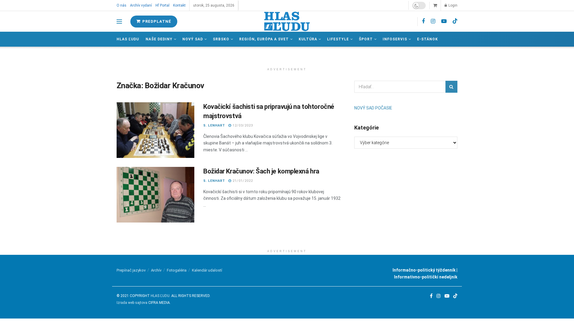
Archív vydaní (141, 5)
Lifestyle (338, 39)
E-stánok (427, 39)
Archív (156, 270)
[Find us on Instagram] (433, 21)
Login (452, 5)
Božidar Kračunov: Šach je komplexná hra (261, 171)
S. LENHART (214, 125)
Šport (366, 39)
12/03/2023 (242, 125)
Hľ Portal (162, 5)
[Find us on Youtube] (444, 21)
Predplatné (156, 21)
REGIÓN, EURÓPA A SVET (264, 39)
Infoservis (395, 39)
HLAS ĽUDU (160, 296)
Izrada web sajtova (132, 303)
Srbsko (221, 39)
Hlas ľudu (128, 39)
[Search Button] (451, 87)
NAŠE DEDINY (159, 39)
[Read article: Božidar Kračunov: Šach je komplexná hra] (155, 195)
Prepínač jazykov (131, 270)
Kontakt (179, 5)
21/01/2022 (242, 181)
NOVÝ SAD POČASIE (373, 108)
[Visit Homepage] (287, 21)
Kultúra (308, 39)
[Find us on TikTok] (455, 21)
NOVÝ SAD (192, 39)
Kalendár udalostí (207, 270)
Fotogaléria (177, 270)
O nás (121, 5)
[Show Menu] (119, 21)
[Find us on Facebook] (423, 21)
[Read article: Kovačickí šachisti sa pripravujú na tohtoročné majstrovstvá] (155, 130)
